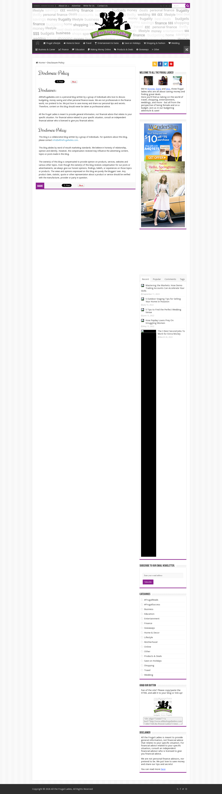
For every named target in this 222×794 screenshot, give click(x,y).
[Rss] (161, 6)
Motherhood (150, 642)
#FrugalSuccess (152, 604)
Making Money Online (100, 49)
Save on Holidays (132, 43)
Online (147, 646)
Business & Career (46, 49)
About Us (63, 6)
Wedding (175, 43)
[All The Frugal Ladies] (111, 24)
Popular (157, 279)
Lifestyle (148, 637)
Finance (65, 49)
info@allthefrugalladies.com (65, 140)
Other (156, 49)
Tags (182, 279)
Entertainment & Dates (108, 43)
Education (80, 49)
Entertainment (151, 618)
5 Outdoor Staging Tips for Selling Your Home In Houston (163, 300)
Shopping (149, 665)
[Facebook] (164, 6)
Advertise (76, 6)
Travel (88, 43)
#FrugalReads (151, 599)
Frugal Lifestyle (53, 43)
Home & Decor (73, 43)
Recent (145, 279)
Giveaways (144, 49)
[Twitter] (166, 6)
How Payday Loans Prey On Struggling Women (160, 321)
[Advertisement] (163, 252)
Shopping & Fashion (155, 43)
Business (148, 609)
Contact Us (102, 6)
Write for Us (88, 6)
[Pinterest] (169, 6)
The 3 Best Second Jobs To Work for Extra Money (171, 332)
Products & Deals (125, 49)
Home (38, 43)
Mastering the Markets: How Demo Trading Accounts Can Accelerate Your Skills (162, 288)
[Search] (187, 5)
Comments (170, 279)
